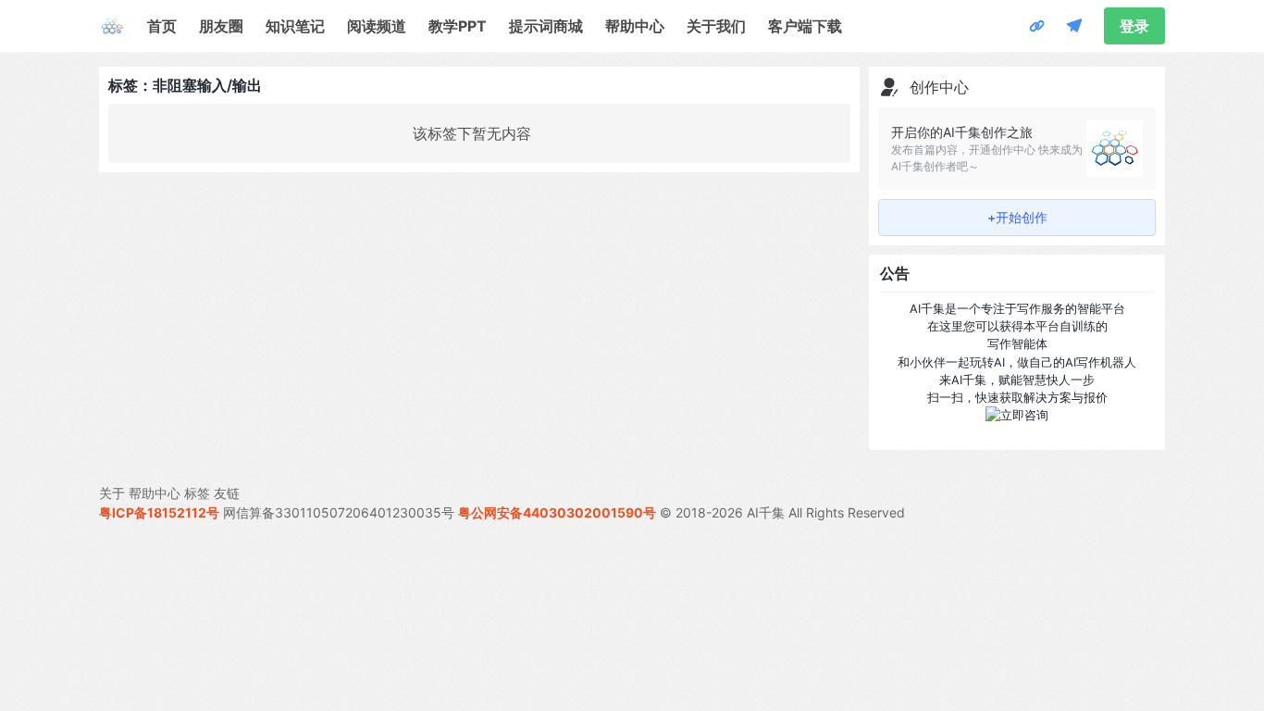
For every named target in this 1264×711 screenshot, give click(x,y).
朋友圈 (221, 26)
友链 (227, 493)
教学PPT (457, 26)
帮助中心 (634, 26)
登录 (1134, 26)
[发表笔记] (1074, 26)
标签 (197, 493)
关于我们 (716, 26)
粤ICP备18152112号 (159, 512)
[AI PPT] (1037, 26)
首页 (162, 26)
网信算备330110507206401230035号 (338, 512)
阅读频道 (376, 26)
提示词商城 (546, 26)
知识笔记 (295, 26)
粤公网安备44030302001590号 (557, 512)
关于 (112, 493)
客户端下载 (805, 26)
